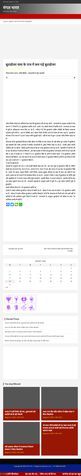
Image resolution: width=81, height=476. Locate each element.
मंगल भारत (11, 7)
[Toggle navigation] (5, 16)
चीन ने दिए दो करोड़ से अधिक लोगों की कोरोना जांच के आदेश (58, 250)
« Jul (6, 287)
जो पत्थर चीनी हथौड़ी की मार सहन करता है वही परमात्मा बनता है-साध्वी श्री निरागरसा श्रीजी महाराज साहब (34, 336)
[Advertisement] (40, 40)
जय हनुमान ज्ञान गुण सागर (15, 249)
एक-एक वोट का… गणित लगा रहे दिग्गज (31, 473)
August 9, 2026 (10, 417)
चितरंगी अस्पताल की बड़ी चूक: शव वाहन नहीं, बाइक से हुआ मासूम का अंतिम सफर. (27, 341)
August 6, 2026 (48, 434)
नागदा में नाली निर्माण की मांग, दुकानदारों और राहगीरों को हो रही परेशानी (24, 323)
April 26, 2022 (11, 69)
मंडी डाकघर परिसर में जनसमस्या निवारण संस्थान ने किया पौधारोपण (23, 332)
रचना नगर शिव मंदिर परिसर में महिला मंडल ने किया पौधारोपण (21, 327)
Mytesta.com (46, 466)
